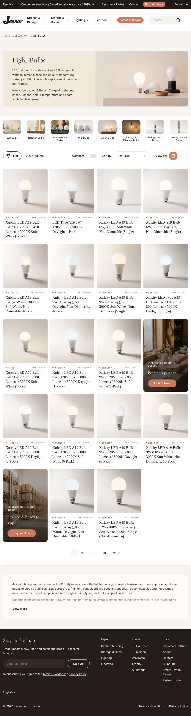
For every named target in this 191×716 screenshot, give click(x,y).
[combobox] (166, 20)
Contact (134, 4)
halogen (133, 588)
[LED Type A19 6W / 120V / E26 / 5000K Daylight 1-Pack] (72, 191)
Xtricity (13, 217)
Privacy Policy (77, 673)
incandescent (21, 593)
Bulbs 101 (45, 90)
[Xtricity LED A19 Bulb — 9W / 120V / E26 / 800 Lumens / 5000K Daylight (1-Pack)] (72, 341)
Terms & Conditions (54, 673)
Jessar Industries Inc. (28, 706)
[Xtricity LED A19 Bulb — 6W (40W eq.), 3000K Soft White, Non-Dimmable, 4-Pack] (25, 266)
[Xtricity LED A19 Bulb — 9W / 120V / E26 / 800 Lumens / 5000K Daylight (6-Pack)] (119, 416)
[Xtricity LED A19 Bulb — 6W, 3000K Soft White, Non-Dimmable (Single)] (119, 191)
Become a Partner (114, 4)
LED (51, 588)
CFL (102, 593)
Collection (20, 36)
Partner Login (154, 4)
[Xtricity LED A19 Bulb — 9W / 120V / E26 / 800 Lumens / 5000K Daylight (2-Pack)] (25, 416)
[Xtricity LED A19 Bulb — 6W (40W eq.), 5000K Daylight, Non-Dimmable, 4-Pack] (72, 266)
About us (92, 4)
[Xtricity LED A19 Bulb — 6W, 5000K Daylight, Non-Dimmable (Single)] (165, 191)
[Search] (178, 20)
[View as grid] (173, 155)
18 (104, 553)
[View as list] (183, 155)
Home (6, 36)
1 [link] (74, 553)
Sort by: (107, 156)
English (179, 4)
